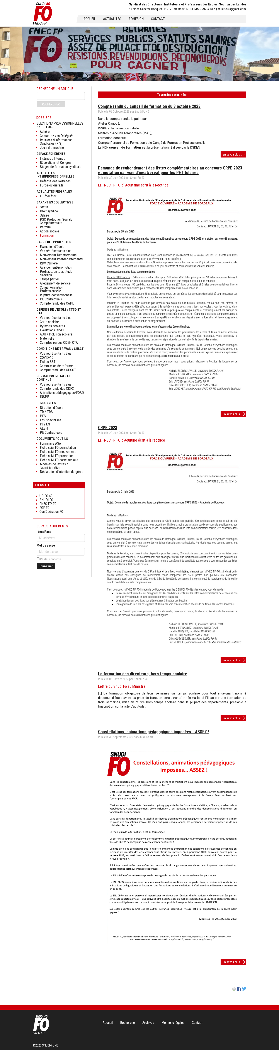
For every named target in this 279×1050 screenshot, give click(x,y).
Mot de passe (46, 545)
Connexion (46, 566)
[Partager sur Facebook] (239, 990)
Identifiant (44, 532)
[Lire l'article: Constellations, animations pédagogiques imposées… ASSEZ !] (172, 950)
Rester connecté (50, 559)
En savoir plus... (234, 155)
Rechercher (51, 104)
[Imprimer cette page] (234, 990)
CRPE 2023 (107, 427)
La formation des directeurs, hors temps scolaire (142, 673)
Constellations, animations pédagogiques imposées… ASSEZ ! (153, 731)
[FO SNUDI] (41, 1033)
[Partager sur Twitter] (244, 990)
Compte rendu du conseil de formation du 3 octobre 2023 (149, 106)
